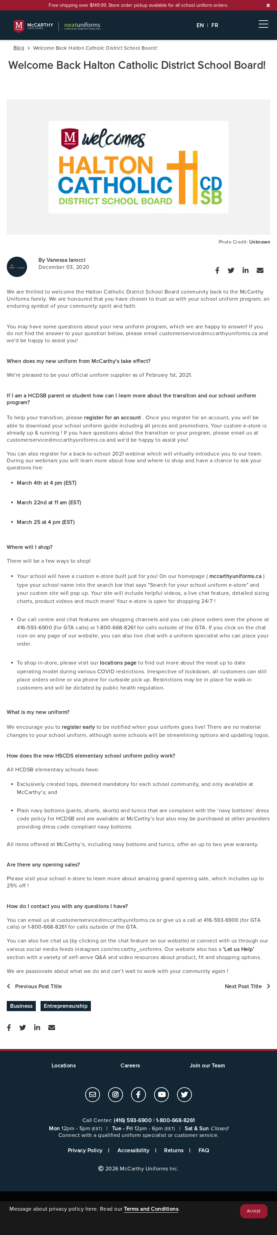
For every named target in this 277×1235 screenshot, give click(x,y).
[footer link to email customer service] (92, 1095)
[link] (92, 1094)
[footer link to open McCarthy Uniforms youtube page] (161, 1095)
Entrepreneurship (65, 1006)
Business (21, 1006)
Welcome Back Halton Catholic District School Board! (138, 65)
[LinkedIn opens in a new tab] (246, 271)
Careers (130, 1065)
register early (79, 727)
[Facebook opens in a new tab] (217, 271)
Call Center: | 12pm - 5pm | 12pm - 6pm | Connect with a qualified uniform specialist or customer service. (138, 1128)
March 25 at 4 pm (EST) (46, 522)
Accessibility (134, 1150)
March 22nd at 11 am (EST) (49, 502)
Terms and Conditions (151, 1209)
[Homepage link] (138, 26)
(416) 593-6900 (133, 1120)
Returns (174, 1150)
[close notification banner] (268, 5)
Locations (64, 1065)
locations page (119, 662)
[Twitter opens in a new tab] (231, 271)
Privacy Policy (85, 1150)
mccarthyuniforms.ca (236, 576)
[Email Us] (260, 271)
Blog (19, 48)
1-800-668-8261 (175, 1120)
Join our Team (207, 1065)
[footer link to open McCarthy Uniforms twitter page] (184, 1095)
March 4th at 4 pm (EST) (47, 483)
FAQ (204, 1150)
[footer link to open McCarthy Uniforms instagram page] (115, 1095)
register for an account (113, 417)
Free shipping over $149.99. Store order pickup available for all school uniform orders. (138, 5)
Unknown (260, 242)
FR (214, 25)
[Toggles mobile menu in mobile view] (263, 24)
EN (200, 25)
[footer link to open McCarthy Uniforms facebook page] (138, 1095)
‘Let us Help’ (239, 949)
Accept (254, 1211)
